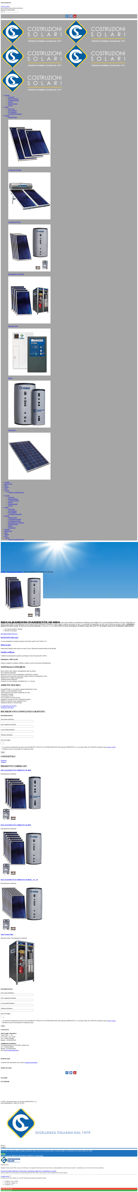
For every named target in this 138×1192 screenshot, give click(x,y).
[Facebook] (67, 17)
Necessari (4, 1171)
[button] (9, 634)
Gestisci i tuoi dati (6, 1155)
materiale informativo (31, 1062)
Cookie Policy (39, 1155)
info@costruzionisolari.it (11, 1050)
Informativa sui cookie (49, 1171)
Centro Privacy (23, 1171)
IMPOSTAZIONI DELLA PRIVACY (23, 1155)
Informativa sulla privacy (35, 1171)
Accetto (3, 1154)
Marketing (15, 1171)
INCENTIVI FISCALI (9, 638)
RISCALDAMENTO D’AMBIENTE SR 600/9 (16, 825)
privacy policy (111, 747)
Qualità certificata (8, 652)
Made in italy (6, 645)
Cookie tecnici (5, 1176)
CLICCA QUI (5, 6)
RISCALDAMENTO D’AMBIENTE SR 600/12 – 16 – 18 (19, 879)
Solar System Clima (7, 934)
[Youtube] (75, 17)
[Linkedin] (71, 17)
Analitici (9, 1171)
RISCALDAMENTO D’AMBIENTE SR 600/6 (16, 770)
